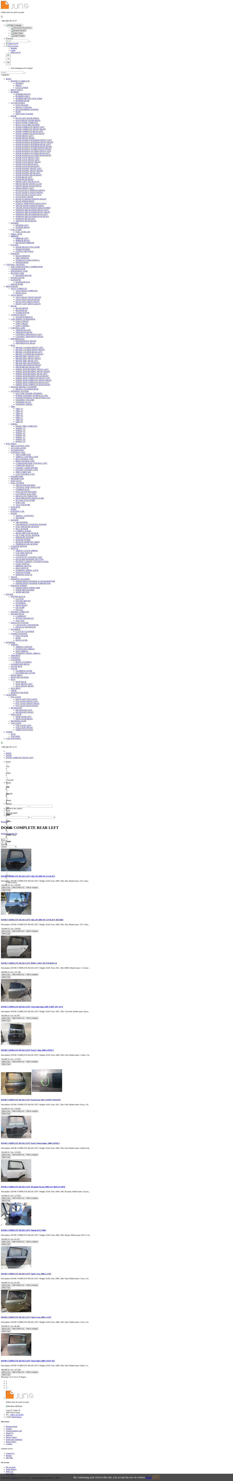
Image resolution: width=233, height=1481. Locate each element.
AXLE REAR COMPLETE (27, 291)
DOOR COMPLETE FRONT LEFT (30, 127)
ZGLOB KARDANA (24, 317)
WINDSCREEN (22, 262)
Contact (9, 1429)
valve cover (20, 621)
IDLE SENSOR (22, 529)
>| (6, 1388)
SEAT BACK (21, 682)
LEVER (14, 669)
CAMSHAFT (21, 616)
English (22, 36)
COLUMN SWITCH (24, 553)
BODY (9, 79)
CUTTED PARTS (18, 103)
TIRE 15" (19, 413)
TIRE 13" (19, 409)
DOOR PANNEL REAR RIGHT (29, 175)
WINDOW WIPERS (19, 586)
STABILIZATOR (22, 313)
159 (7, 787)
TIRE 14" (19, 411)
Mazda (8, 800)
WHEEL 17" (21, 437)
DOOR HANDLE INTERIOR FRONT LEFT (34, 140)
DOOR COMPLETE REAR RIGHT (30, 133)
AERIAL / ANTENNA (25, 516)
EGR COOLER (22, 636)
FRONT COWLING (24, 107)
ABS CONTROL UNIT (20, 446)
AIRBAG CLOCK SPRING (27, 551)
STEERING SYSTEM (20, 391)
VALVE (14, 577)
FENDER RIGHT (23, 227)
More (149, 1477)
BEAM (13, 306)
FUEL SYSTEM (17, 483)
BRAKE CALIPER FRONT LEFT (29, 348)
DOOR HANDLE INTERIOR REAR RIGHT (34, 147)
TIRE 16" (19, 415)
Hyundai (9, 794)
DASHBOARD (17, 476)
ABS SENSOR (22, 522)
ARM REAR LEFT (23, 330)
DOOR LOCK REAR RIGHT (28, 166)
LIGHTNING (11, 695)
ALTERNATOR (17, 450)
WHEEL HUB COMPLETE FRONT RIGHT (34, 380)
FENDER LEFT (22, 225)
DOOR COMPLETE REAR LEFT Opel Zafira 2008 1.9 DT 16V (28, 1361)
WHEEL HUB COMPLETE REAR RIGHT (33, 385)
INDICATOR (16, 714)
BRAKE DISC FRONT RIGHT (28, 358)
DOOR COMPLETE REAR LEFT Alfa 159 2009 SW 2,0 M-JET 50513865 (32, 920)
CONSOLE (15, 658)
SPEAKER (20, 518)
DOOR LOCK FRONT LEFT (27, 158)
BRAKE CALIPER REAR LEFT (29, 352)
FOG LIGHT (16, 697)
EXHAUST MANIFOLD (26, 627)
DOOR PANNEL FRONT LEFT (29, 168)
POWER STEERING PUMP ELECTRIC (32, 396)
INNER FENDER (23, 249)
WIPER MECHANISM (25, 590)
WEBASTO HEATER (19, 693)
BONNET (20, 83)
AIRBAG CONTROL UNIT (27, 457)
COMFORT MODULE (25, 465)
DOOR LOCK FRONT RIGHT (28, 162)
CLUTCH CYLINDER (25, 631)
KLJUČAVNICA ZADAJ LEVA (29, 195)
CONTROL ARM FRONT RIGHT (29, 337)
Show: (3, 840)
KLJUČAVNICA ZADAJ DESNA (29, 192)
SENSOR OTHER (23, 540)
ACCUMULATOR (18, 448)
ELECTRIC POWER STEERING (29, 393)
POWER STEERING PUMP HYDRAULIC (33, 398)
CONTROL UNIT (18, 452)
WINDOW (15, 254)
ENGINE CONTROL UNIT (27, 470)
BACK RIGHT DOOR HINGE (28, 120)
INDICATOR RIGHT (24, 719)
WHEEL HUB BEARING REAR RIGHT (32, 376)
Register (14, 48)
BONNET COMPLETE (20, 81)
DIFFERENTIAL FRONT (26, 341)
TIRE (13, 406)
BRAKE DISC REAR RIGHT (28, 363)
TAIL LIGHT (16, 723)
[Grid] (2, 838)
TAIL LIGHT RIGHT (24, 728)
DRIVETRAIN (12, 286)
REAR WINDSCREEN (25, 201)
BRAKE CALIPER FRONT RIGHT (30, 350)
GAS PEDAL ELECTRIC (26, 494)
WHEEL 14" (21, 431)
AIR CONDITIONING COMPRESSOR (27, 267)
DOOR (13, 116)
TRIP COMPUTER (23, 472)
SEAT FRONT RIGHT (25, 686)
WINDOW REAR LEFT (25, 219)
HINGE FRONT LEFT (25, 188)
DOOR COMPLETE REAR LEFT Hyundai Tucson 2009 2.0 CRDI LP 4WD (33, 1187)
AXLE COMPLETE (19, 289)
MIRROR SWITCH (23, 566)
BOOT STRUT (17, 90)
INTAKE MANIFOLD (25, 618)
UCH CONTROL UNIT (25, 474)
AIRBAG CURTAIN (24, 647)
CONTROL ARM (18, 328)
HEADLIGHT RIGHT (25, 712)
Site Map (9, 1458)
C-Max (8, 821)
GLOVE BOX (16, 666)
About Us (9, 1433)
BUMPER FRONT (23, 94)
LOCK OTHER (22, 88)
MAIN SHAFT (22, 605)
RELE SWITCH (22, 568)
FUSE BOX (15, 507)
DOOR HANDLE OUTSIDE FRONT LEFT (33, 151)
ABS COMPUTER (23, 455)
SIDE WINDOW (22, 258)
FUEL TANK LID (23, 232)
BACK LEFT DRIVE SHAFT (28, 302)
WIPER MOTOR (22, 592)
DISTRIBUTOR (17, 479)
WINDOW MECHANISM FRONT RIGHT (33, 212)
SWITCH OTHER (23, 572)
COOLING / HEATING (15, 265)
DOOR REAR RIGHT (25, 179)
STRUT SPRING (22, 326)
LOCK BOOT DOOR (24, 197)
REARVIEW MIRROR (25, 243)
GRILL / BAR (16, 234)
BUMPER (15, 92)
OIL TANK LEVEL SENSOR (27, 535)
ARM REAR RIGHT (24, 332)
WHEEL (14, 424)
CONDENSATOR (18, 269)
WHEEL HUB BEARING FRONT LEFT (32, 369)
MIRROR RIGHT (23, 241)
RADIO (14, 514)
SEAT (13, 679)
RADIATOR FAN (23, 282)
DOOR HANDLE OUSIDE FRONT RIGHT (33, 149)
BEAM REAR (21, 310)
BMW (8, 773)
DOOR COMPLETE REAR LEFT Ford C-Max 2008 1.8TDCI (27, 1050)
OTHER (9, 732)
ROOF (18, 112)
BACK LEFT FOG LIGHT (26, 699)
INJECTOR (20, 503)
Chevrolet (9, 780)
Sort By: (4, 844)
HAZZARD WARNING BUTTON (30, 559)
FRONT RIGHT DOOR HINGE (29, 186)
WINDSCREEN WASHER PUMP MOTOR (33, 583)
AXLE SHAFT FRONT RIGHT (28, 297)
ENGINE (9, 594)
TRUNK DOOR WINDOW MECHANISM (33, 208)
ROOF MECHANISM (20, 677)
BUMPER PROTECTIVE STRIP (29, 99)
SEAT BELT (16, 688)
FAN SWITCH (21, 555)
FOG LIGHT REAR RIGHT (27, 706)
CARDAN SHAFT (18, 315)
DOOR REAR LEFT (24, 177)
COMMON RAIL (23, 489)
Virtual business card (14, 1431)
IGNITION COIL (18, 511)
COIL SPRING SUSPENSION (23, 319)
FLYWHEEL (21, 603)
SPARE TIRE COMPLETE (26, 426)
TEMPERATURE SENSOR (27, 544)
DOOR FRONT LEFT (24, 136)
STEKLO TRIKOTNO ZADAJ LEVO (31, 203)
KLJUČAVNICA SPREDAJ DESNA (30, 190)
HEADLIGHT (16, 708)
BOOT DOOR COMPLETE (27, 123)
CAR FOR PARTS (13, 738)
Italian (20, 33)
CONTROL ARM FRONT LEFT (29, 334)
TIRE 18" (19, 420)
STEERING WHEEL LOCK (27, 570)
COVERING (16, 660)
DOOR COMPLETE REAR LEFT (29, 131)
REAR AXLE (21, 293)
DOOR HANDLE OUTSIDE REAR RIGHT (33, 155)
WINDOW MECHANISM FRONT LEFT (32, 210)
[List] (4, 838)
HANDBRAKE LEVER (25, 673)
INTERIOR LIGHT (18, 721)
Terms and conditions (14, 1440)
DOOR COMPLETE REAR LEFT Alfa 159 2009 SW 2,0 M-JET (28, 876)
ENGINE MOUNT (23, 601)
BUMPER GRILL (23, 96)
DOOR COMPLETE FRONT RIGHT (31, 129)
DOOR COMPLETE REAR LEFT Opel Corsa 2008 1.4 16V (26, 1317)
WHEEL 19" (21, 441)
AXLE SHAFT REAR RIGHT (28, 299)
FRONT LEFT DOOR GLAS (27, 182)
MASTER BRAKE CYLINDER (24, 387)
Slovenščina (26, 28)
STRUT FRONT (22, 321)
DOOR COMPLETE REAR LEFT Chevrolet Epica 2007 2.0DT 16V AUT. (32, 1007)
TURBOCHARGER (19, 634)
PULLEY (19, 610)
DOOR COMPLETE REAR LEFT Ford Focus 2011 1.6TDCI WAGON (31, 1100)
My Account (10, 1467)
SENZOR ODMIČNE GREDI (28, 542)
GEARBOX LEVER (24, 671)
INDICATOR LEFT (23, 717)
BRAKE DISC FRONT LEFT (28, 356)
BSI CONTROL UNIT (25, 459)
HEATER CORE (17, 273)
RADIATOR (16, 280)
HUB (13, 345)
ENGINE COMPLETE (20, 612)
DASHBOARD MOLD (20, 664)
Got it (156, 1477)
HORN (13, 509)
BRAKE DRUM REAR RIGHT (28, 365)
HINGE (19, 85)
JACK (13, 734)
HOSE (18, 638)
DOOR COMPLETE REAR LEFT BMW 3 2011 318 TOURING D (29, 963)
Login (13, 50)
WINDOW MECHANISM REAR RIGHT (32, 216)
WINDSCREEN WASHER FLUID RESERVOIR (35, 581)
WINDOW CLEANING (20, 579)
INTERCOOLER (18, 278)
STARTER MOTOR (19, 546)
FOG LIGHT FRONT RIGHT (28, 704)
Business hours (11, 1426)
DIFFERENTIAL (18, 339)
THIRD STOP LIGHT (24, 730)
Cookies (9, 1444)
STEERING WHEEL (24, 404)
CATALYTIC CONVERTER (27, 625)
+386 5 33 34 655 (16, 1415)
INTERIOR (10, 642)
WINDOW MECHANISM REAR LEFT (32, 214)
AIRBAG (14, 645)
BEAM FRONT (22, 308)
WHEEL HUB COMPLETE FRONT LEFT (33, 378)
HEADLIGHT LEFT (24, 710)
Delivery (9, 1435)
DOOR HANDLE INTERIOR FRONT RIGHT (34, 142)
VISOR (14, 690)
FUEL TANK (16, 230)
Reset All (4, 822)
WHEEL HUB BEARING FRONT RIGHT (33, 372)
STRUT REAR (22, 324)
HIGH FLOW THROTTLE (26, 496)
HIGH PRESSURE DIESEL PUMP (30, 498)
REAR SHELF (17, 675)
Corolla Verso (11, 835)
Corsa (8, 842)
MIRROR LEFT (22, 238)
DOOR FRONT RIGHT (25, 138)
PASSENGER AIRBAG (25, 649)
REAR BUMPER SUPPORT (27, 109)
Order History (11, 1469)
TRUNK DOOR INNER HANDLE (30, 206)
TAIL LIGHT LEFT (23, 725)
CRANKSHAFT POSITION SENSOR (31, 524)
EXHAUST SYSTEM (19, 623)
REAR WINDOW (23, 256)
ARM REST (16, 655)
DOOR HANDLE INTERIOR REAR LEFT (33, 144)
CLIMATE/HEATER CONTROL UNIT (31, 463)
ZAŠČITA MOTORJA (24, 251)
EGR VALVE (16, 481)
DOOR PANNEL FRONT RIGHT (29, 171)
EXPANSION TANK (19, 271)
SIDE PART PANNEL (24, 114)
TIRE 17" (19, 417)
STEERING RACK (23, 402)
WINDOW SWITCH (24, 575)
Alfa (7, 766)
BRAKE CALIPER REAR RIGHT (29, 354)
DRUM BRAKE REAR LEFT (28, 367)
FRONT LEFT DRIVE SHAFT (28, 304)
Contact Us (10, 1453)
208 (7, 794)
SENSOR (14, 520)
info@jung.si (16, 1417)
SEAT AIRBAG (22, 651)
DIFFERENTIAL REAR (25, 343)
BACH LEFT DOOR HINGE (27, 118)
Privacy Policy (11, 1437)
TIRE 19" (19, 422)
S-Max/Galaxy (11, 882)
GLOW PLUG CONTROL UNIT (29, 557)
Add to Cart (6, 890)
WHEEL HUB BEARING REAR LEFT (31, 374)
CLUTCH (20, 599)
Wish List (9, 1472)
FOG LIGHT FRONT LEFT (27, 701)
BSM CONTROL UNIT (25, 461)
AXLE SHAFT (17, 295)
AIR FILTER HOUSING (25, 485)
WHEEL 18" (21, 439)
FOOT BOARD (22, 105)
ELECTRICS (11, 444)
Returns (9, 1456)
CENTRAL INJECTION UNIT (28, 487)
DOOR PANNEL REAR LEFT (28, 173)
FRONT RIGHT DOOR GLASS (29, 184)
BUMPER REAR (22, 101)
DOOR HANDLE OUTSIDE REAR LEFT (33, 153)
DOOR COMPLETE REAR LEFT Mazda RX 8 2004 (23, 1230)
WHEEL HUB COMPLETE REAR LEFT (32, 382)
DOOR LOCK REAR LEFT (27, 164)
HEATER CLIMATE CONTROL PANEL (32, 562)
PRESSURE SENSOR (24, 538)
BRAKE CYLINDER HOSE (27, 389)
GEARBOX (15, 629)
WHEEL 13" (21, 428)
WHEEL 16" (21, 435)
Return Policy (11, 1442)
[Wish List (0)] (7, 43)
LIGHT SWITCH (22, 564)
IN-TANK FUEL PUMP (25, 500)
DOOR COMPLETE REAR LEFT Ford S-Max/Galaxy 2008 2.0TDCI (30, 1143)
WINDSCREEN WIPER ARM (28, 588)
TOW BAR (15, 736)
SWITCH (14, 548)
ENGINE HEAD (17, 614)
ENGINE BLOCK (18, 597)
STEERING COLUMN (25, 400)
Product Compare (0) (9, 834)
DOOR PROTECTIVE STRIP (28, 247)
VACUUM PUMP (23, 505)
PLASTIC (15, 245)
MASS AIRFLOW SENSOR (27, 533)
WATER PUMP (17, 284)
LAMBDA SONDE (23, 531)
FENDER (14, 223)
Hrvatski (22, 30)
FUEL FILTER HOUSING (26, 492)
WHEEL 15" (21, 433)
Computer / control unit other (27, 468)
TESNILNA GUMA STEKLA (28, 260)
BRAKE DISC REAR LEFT (27, 361)
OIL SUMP (20, 607)
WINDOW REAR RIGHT (26, 221)
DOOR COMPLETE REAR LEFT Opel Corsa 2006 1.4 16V (26, 1274)
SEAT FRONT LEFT (24, 684)
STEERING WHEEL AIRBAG (28, 653)
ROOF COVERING (24, 662)
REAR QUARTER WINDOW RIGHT (31, 199)
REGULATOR (21, 640)
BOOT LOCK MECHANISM (27, 125)
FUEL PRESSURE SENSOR (27, 527)
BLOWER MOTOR (24, 275)
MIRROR (14, 236)
